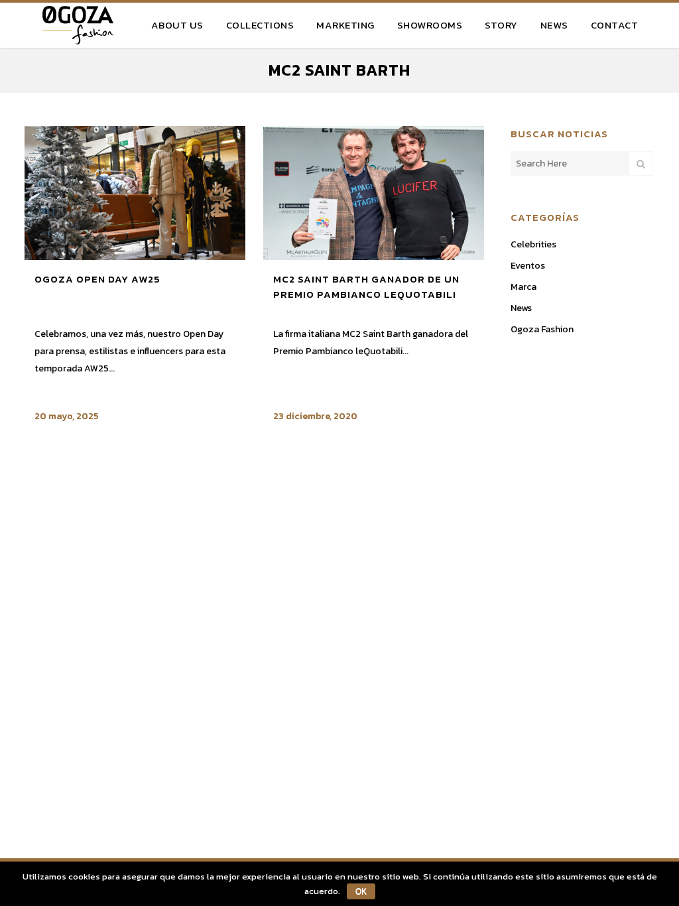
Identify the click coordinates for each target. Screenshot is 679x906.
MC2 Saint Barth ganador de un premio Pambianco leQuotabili (366, 286)
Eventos (528, 266)
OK (361, 891)
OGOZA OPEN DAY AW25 (97, 279)
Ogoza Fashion (542, 329)
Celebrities (533, 244)
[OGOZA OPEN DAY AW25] (135, 193)
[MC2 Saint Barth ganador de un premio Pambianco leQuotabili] (373, 193)
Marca (523, 287)
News (521, 308)
